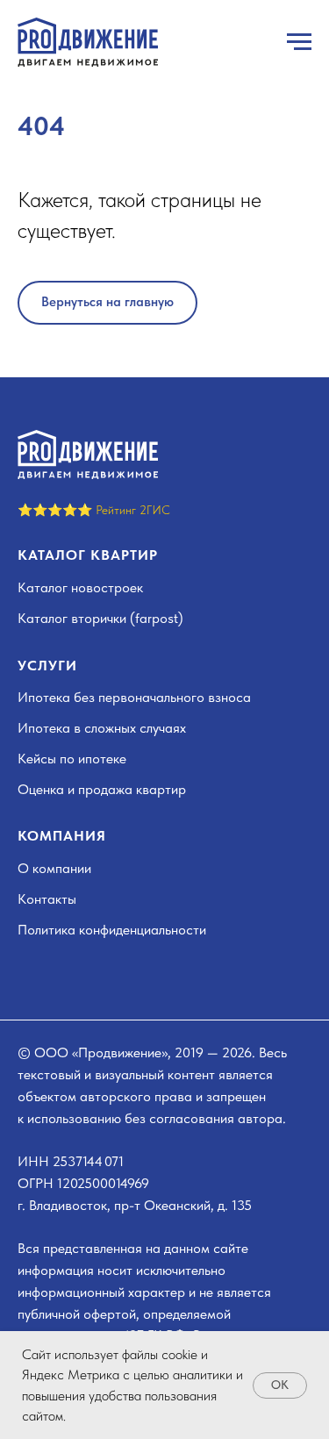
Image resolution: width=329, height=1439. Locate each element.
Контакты (47, 899)
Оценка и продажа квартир (102, 789)
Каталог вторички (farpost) (100, 618)
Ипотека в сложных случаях (102, 728)
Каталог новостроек (80, 587)
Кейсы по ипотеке (72, 758)
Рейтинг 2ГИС (133, 510)
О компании (54, 868)
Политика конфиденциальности (112, 929)
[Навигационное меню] (299, 42)
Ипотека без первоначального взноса (134, 697)
